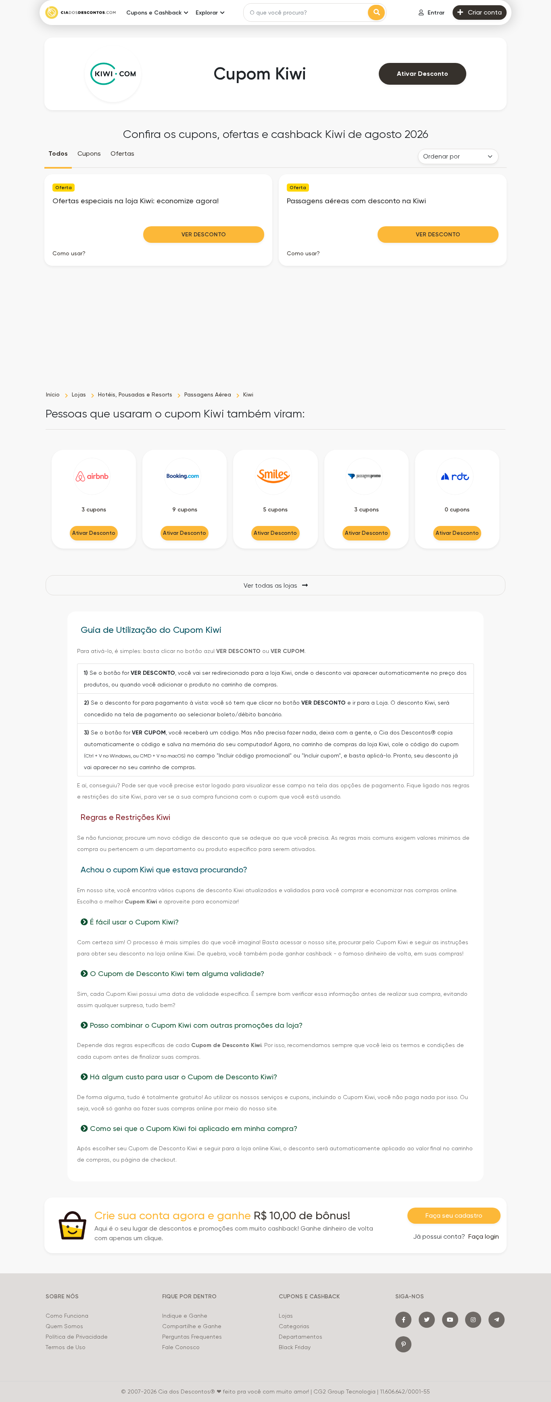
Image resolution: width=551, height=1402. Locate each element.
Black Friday (295, 1347)
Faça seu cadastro (454, 1215)
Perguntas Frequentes (192, 1336)
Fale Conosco (181, 1347)
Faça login (483, 1236)
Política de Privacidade (77, 1336)
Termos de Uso (66, 1347)
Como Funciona (67, 1315)
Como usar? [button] (69, 253)
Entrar (436, 12)
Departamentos (300, 1336)
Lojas (286, 1315)
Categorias (294, 1326)
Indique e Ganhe (184, 1315)
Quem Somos (64, 1326)
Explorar (207, 12)
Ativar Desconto (422, 73)
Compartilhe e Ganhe (191, 1326)
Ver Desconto (204, 234)
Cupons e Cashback (154, 12)
